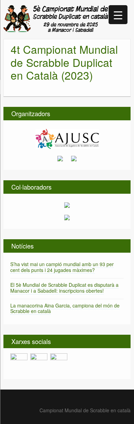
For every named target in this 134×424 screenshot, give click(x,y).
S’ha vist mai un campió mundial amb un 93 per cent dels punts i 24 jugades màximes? (62, 267)
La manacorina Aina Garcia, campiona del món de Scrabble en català (65, 308)
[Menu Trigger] (118, 14)
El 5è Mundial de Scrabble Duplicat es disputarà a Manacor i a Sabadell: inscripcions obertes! (64, 287)
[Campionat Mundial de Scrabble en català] (55, 17)
